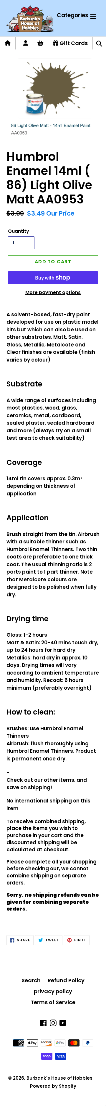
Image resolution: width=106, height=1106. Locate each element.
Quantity (18, 231)
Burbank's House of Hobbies (59, 1078)
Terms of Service (53, 1002)
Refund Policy (66, 980)
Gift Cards (73, 43)
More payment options (53, 292)
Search (31, 980)
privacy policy (53, 991)
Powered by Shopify (53, 1086)
